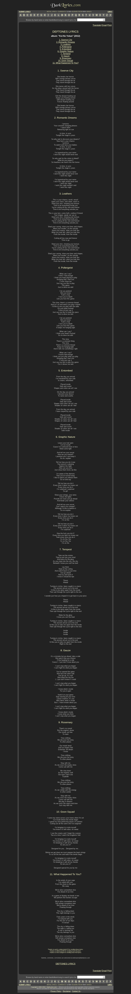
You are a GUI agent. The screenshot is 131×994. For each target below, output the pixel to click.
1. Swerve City (65, 40)
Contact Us (76, 991)
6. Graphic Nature (66, 51)
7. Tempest (65, 54)
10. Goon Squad (65, 61)
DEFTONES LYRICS (65, 31)
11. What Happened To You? (66, 63)
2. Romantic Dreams (65, 42)
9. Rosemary (65, 58)
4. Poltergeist (66, 47)
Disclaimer (67, 991)
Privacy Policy (56, 991)
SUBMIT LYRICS (25, 12)
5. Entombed (65, 49)
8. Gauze (65, 56)
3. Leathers (66, 44)
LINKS (110, 12)
